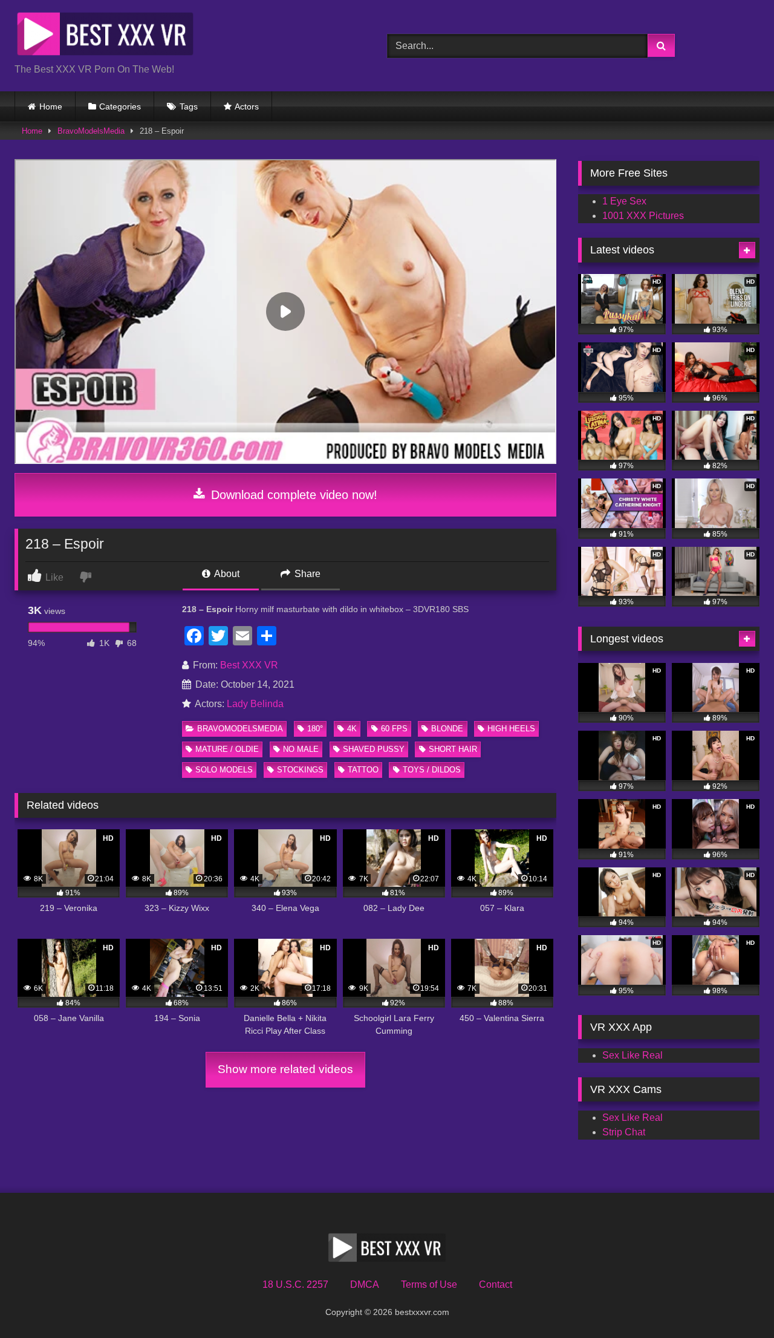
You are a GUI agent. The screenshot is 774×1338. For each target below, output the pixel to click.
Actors (247, 106)
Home (50, 106)
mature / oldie (227, 749)
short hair (453, 749)
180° (315, 728)
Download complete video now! (292, 494)
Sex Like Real (632, 1055)
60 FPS (394, 728)
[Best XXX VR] (105, 36)
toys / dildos (432, 769)
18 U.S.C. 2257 (295, 1284)
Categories (120, 106)
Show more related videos (285, 1069)
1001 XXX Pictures (643, 215)
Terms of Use (429, 1284)
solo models (224, 769)
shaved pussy (374, 749)
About (225, 574)
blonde (447, 728)
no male (301, 749)
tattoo (363, 769)
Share (306, 574)
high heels (511, 728)
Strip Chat (623, 1132)
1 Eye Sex (624, 201)
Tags (189, 106)
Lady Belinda (255, 704)
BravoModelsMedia (91, 130)
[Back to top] (736, 1302)
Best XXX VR (249, 665)
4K (352, 728)
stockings (300, 769)
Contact (495, 1284)
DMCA (364, 1284)
